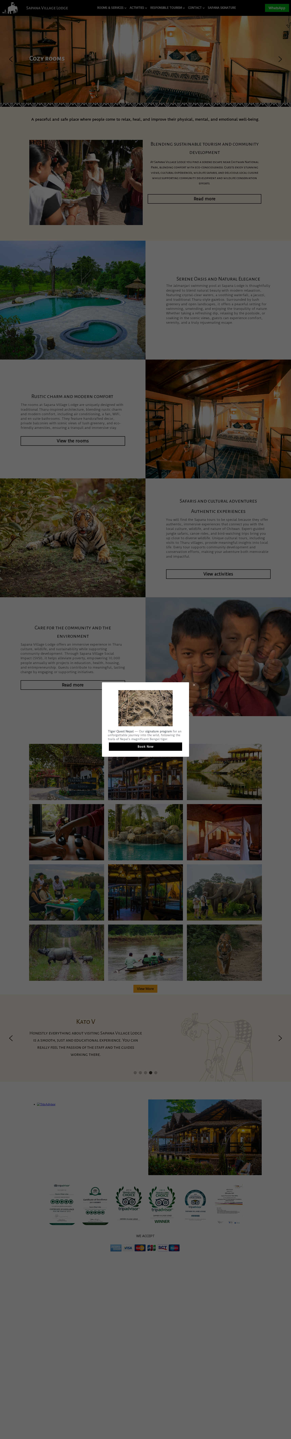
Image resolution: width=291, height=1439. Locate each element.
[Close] (194, 685)
